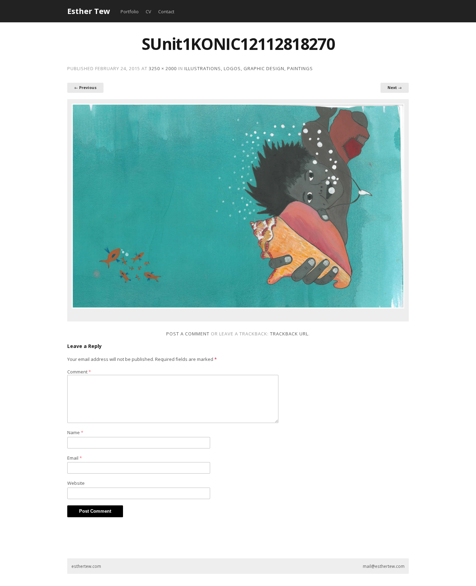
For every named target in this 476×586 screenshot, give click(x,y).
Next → (394, 87)
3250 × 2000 (163, 68)
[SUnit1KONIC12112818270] (238, 206)
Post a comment (187, 334)
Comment (79, 372)
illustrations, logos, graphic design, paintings (248, 68)
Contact (166, 11)
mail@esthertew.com (384, 566)
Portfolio (130, 11)
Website (76, 483)
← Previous (85, 87)
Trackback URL (289, 334)
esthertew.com (86, 566)
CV (148, 11)
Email (74, 458)
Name (75, 432)
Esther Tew (88, 11)
